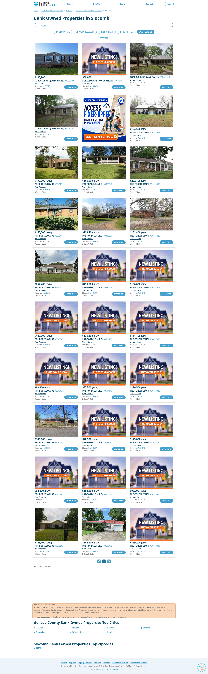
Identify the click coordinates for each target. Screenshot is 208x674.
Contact (149, 4)
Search (123, 4)
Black (109, 632)
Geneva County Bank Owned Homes (89, 11)
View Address (40, 83)
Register (72, 662)
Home (70, 4)
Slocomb (39, 628)
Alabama (69, 11)
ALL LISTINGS (146, 32)
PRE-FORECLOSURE (86, 32)
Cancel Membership (138, 662)
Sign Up (96, 4)
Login (169, 4)
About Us (88, 662)
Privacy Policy (94, 669)
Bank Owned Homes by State (52, 11)
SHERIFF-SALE (127, 32)
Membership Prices (120, 662)
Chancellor (40, 632)
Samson (146, 628)
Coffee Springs (78, 632)
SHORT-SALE (108, 32)
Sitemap (106, 662)
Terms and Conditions (110, 669)
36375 (38, 648)
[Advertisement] (104, 585)
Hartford (75, 628)
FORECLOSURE (64, 32)
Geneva (110, 628)
